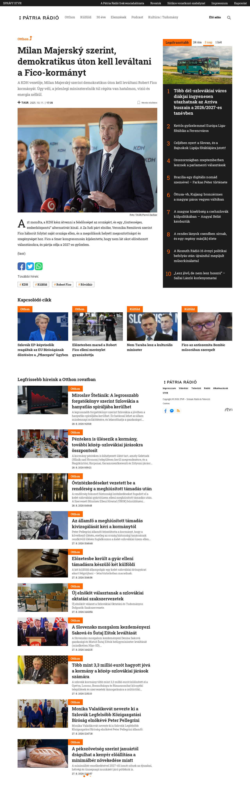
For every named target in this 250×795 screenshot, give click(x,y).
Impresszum (220, 3)
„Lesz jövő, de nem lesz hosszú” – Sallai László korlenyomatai (199, 275)
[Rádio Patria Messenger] (172, 412)
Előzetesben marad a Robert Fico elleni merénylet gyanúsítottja (94, 349)
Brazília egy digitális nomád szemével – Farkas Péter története (200, 179)
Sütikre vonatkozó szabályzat (186, 3)
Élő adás (215, 17)
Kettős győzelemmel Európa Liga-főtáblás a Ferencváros (200, 128)
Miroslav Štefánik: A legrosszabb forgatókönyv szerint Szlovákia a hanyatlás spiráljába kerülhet (105, 400)
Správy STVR (12, 3)
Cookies (166, 403)
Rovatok (155, 3)
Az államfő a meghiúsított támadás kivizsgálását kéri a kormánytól (107, 523)
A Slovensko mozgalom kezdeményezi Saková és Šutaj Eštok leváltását (111, 630)
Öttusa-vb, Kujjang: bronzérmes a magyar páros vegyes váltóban (199, 197)
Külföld (85, 17)
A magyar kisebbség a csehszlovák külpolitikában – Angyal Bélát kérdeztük (201, 216)
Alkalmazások (220, 388)
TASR (25, 102)
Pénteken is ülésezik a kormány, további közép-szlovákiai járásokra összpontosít (107, 444)
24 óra (197, 42)
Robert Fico (63, 284)
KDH (25, 284)
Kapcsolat (240, 3)
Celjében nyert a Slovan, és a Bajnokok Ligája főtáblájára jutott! (200, 145)
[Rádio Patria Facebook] (166, 412)
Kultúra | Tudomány (163, 17)
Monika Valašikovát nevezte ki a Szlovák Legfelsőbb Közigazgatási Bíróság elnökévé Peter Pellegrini (106, 714)
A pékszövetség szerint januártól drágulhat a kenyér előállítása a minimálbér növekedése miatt (105, 754)
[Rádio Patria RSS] (178, 412)
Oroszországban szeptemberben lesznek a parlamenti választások (200, 162)
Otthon (70, 17)
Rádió (207, 388)
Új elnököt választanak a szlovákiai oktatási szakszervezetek (108, 595)
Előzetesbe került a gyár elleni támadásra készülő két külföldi (103, 561)
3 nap (208, 42)
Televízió (196, 388)
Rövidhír (86, 284)
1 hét (218, 42)
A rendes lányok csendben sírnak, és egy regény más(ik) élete (200, 236)
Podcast (137, 17)
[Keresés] (229, 17)
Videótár (183, 388)
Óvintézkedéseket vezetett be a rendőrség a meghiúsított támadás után (112, 485)
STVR (165, 393)
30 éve (101, 17)
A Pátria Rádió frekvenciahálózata (122, 3)
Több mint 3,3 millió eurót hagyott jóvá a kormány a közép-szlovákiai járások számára (111, 670)
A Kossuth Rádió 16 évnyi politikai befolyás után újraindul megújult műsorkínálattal (200, 256)
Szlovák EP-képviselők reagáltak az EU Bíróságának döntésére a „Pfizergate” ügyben (43, 349)
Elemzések (118, 17)
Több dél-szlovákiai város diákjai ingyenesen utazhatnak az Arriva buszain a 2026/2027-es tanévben (200, 102)
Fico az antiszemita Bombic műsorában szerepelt (203, 347)
